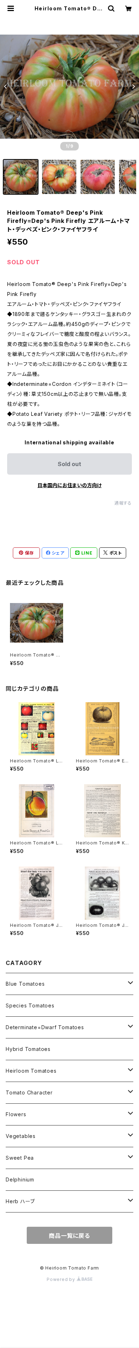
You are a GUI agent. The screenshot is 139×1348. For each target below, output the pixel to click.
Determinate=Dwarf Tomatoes (45, 1027)
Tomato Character (29, 1092)
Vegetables (21, 1136)
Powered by (62, 1279)
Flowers (16, 1114)
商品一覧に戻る (69, 1235)
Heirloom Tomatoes (31, 1071)
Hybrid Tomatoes (28, 1049)
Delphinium (20, 1179)
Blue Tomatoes (25, 984)
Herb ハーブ (20, 1201)
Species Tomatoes (30, 1005)
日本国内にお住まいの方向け (69, 485)
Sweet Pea (20, 1158)
